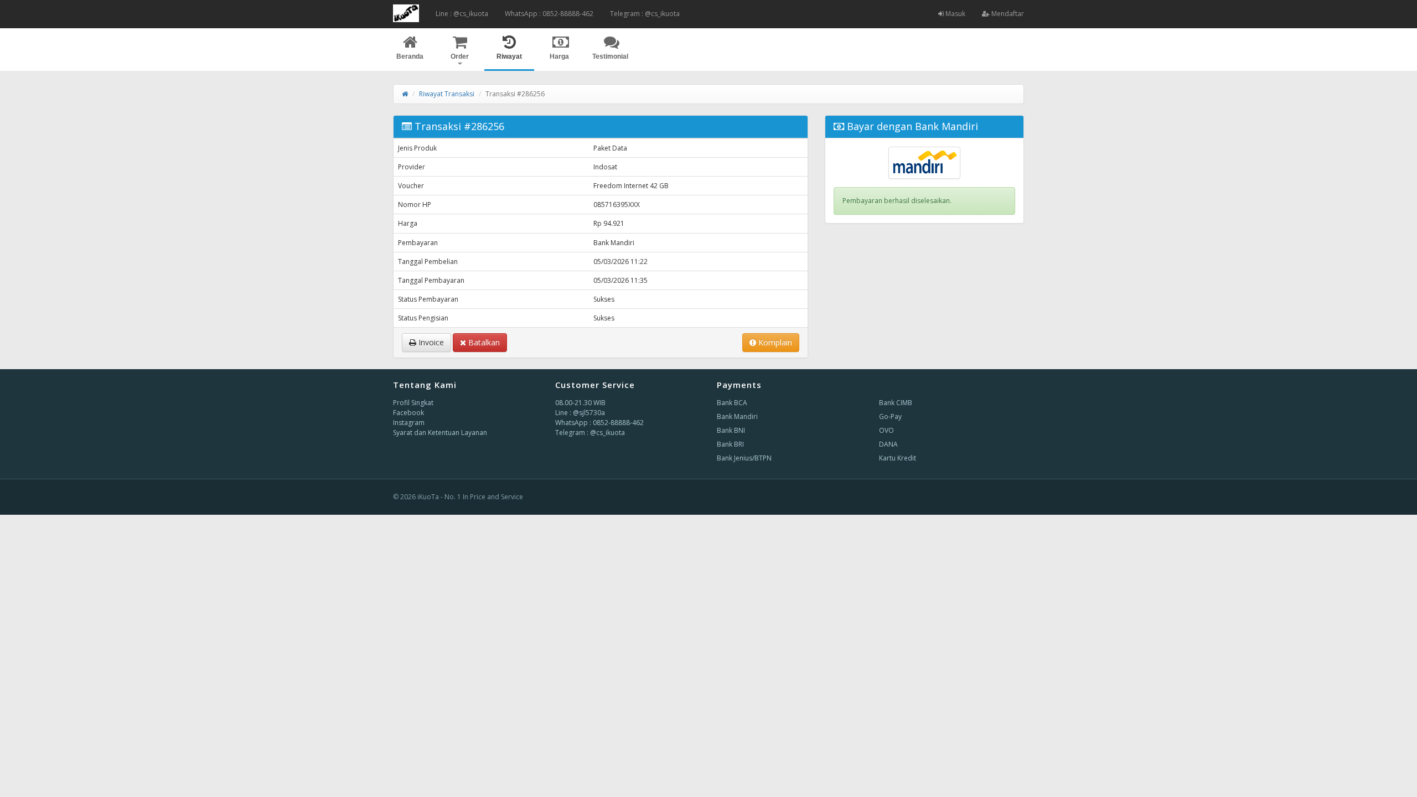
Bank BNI (731, 430)
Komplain (774, 342)
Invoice (430, 342)
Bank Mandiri (737, 416)
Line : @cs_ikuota (462, 13)
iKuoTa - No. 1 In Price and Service (470, 496)
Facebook (408, 412)
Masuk (954, 13)
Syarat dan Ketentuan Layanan (440, 432)
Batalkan (483, 342)
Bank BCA (732, 402)
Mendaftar (1007, 13)
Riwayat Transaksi (446, 94)
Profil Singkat (413, 402)
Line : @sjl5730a (580, 412)
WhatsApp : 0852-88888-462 (549, 13)
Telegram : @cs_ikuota (645, 13)
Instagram (409, 422)
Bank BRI (730, 444)
